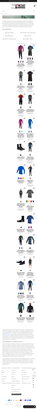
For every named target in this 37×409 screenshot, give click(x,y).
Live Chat (13, 372)
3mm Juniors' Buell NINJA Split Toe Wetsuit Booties (21, 230)
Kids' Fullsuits (27, 35)
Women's (3, 372)
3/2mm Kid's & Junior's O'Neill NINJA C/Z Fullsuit (30, 158)
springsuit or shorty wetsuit (15, 353)
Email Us (13, 376)
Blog (12, 387)
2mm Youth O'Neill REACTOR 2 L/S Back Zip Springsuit (20, 318)
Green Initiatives (25, 378)
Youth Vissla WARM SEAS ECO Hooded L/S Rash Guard (30, 318)
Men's (3, 370)
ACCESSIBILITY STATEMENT (8, 404)
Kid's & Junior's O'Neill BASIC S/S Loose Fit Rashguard (30, 208)
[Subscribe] (35, 373)
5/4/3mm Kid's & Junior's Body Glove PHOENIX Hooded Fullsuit (20, 205)
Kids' (2, 374)
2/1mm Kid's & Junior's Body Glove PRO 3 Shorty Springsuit (20, 111)
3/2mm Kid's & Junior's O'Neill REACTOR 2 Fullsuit (21, 64)
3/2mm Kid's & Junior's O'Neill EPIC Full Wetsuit (20, 251)
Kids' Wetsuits (5, 13)
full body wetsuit (13, 349)
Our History (24, 372)
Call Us (13, 374)
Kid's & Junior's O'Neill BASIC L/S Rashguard (20, 181)
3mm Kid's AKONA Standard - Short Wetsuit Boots (21, 273)
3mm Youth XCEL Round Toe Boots (21, 158)
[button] (35, 6)
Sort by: (18, 43)
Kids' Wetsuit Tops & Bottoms (27, 32)
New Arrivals (4, 376)
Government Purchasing (6, 383)
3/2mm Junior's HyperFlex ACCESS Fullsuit (21, 87)
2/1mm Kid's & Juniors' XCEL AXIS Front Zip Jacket (21, 296)
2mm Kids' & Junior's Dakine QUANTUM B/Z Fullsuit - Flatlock (30, 274)
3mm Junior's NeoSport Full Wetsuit (30, 181)
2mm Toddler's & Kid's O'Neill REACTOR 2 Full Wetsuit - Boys (30, 135)
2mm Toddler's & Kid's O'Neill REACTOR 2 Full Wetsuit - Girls (21, 135)
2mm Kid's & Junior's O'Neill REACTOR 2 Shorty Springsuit (30, 62)
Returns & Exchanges (16, 383)
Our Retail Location (26, 376)
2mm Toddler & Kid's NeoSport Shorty (30, 87)
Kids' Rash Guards (9, 32)
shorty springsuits (13, 333)
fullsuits (7, 333)
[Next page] (28, 326)
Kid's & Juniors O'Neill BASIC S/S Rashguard (30, 230)
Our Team (23, 374)
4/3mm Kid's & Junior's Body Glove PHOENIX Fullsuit (30, 110)
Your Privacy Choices (26, 383)
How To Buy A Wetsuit (16, 389)
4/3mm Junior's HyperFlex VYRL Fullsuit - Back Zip (30, 296)
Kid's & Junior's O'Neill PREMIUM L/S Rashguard (30, 251)
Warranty (13, 385)
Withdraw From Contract (16, 394)
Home (2, 13)
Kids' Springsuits (9, 35)
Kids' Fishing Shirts (27, 39)
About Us (23, 370)
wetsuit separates (6, 335)
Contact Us (14, 370)
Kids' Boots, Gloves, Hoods (9, 39)
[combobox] (16, 11)
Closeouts (4, 378)
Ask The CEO (14, 378)
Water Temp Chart (15, 391)
